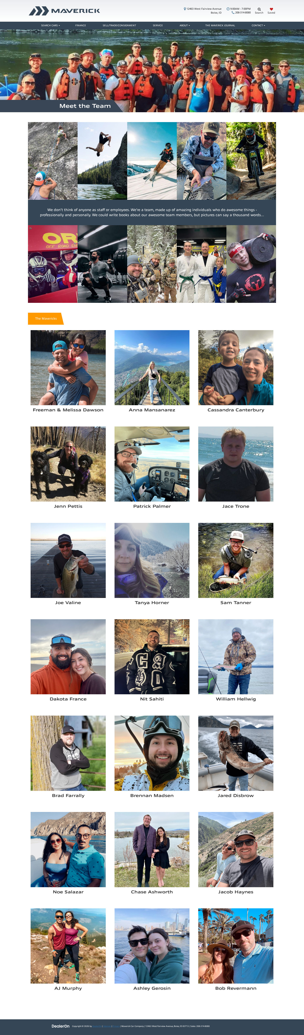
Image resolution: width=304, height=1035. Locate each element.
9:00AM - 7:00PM (240, 8)
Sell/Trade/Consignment (119, 25)
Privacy (116, 1026)
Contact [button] (257, 25)
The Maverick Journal (220, 25)
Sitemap (107, 1026)
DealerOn (97, 1026)
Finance (80, 25)
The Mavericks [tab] (46, 318)
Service (158, 25)
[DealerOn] (61, 1026)
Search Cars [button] (49, 25)
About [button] (184, 25)
